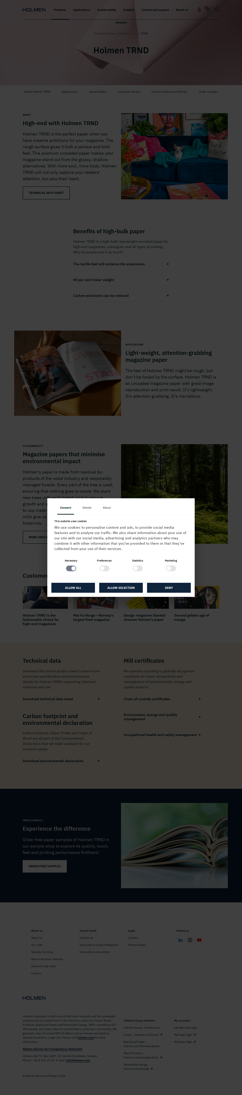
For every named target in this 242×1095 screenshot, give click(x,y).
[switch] (104, 568)
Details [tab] (87, 507)
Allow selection (121, 588)
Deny (169, 588)
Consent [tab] (65, 507)
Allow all (73, 588)
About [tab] (107, 507)
